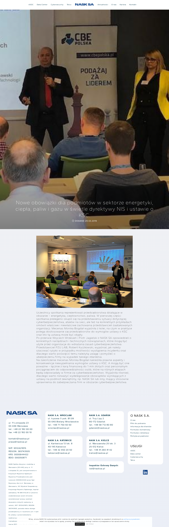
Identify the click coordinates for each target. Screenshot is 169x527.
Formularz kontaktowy (140, 430)
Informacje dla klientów (140, 426)
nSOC (31, 5)
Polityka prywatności (139, 436)
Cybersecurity (57, 5)
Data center (135, 454)
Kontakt (132, 5)
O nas (113, 5)
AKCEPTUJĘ (80, 524)
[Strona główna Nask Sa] (84, 4)
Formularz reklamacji (139, 433)
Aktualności (103, 5)
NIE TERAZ (89, 524)
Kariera (123, 5)
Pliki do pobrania (138, 423)
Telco (69, 5)
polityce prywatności (131, 519)
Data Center (42, 5)
